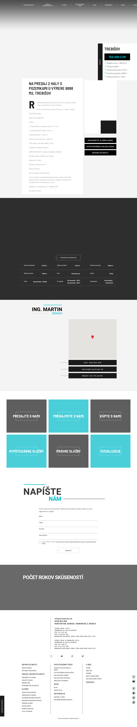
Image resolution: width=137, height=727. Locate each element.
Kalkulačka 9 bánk (61, 675)
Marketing (26, 683)
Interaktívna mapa (29, 670)
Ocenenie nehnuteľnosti (31, 698)
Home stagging (27, 708)
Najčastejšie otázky (94, 679)
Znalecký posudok (61, 680)
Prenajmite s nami (29, 695)
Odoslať (68, 550)
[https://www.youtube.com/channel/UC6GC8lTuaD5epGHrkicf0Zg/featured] (133, 693)
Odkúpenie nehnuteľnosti (32, 700)
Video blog (58, 690)
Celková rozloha (61, 265)
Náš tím (89, 670)
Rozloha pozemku (95, 265)
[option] (68, 40)
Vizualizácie (26, 706)
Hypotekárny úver (79, 5)
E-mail (41, 522)
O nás (123, 5)
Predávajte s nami (29, 677)
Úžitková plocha (28, 273)
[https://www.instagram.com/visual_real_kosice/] (133, 698)
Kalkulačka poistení (62, 678)
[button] (92, 337)
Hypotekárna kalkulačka (100, 147)
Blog (94, 5)
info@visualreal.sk (63, 619)
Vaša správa (43, 535)
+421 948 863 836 (93, 363)
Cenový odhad (27, 680)
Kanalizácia (93, 281)
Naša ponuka (27, 668)
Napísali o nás (59, 697)
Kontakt (90, 682)
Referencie (108, 5)
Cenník (88, 673)
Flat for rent (27, 711)
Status (92, 273)
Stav (58, 273)
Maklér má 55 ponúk (92, 376)
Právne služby (27, 703)
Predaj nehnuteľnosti (48, 5)
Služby (64, 5)
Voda (25, 281)
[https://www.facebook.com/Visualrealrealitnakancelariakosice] (133, 688)
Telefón (41, 529)
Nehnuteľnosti (29, 5)
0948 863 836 (61, 621)
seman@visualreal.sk (92, 369)
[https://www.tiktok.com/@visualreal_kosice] (133, 702)
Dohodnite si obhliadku (100, 140)
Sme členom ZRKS (92, 676)
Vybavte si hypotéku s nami (62, 669)
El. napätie (60, 281)
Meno (40, 516)
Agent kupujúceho (29, 692)
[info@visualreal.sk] (133, 681)
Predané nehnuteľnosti (63, 700)
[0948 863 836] (133, 677)
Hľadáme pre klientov (30, 685)
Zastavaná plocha (29, 265)
